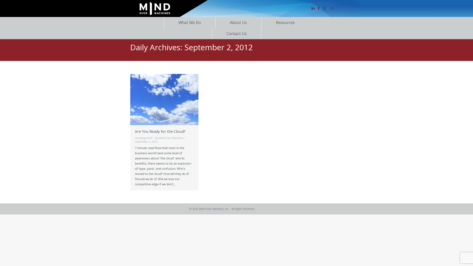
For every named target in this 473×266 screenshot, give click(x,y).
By (169, 138)
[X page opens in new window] (324, 8)
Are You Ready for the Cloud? (160, 131)
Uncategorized (143, 138)
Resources (285, 22)
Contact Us (237, 33)
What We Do (189, 22)
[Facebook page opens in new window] (318, 8)
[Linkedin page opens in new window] (313, 8)
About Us (238, 22)
